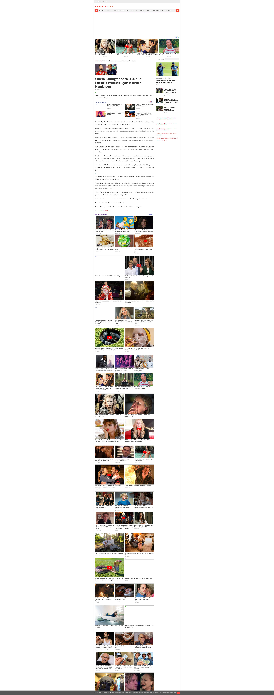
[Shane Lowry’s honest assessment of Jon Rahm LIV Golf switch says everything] (167, 69)
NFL (136, 10)
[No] (272, 693)
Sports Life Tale (104, 6)
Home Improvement (158, 10)
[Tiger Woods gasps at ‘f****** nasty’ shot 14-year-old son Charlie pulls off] (159, 90)
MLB (127, 10)
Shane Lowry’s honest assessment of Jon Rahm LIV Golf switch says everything (166, 80)
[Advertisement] (137, 24)
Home (96, 60)
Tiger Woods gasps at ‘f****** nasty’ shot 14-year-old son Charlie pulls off (170, 91)
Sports (115, 10)
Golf (132, 10)
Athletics (101, 10)
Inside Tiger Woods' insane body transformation (169, 109)
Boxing (108, 10)
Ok (178, 693)
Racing (148, 10)
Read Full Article (105, 211)
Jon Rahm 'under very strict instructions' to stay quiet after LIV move (171, 100)
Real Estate (168, 10)
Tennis (122, 10)
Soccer (100, 60)
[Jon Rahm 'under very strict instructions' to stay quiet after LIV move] (159, 100)
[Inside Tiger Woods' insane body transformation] (159, 108)
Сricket (142, 10)
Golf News (161, 59)
